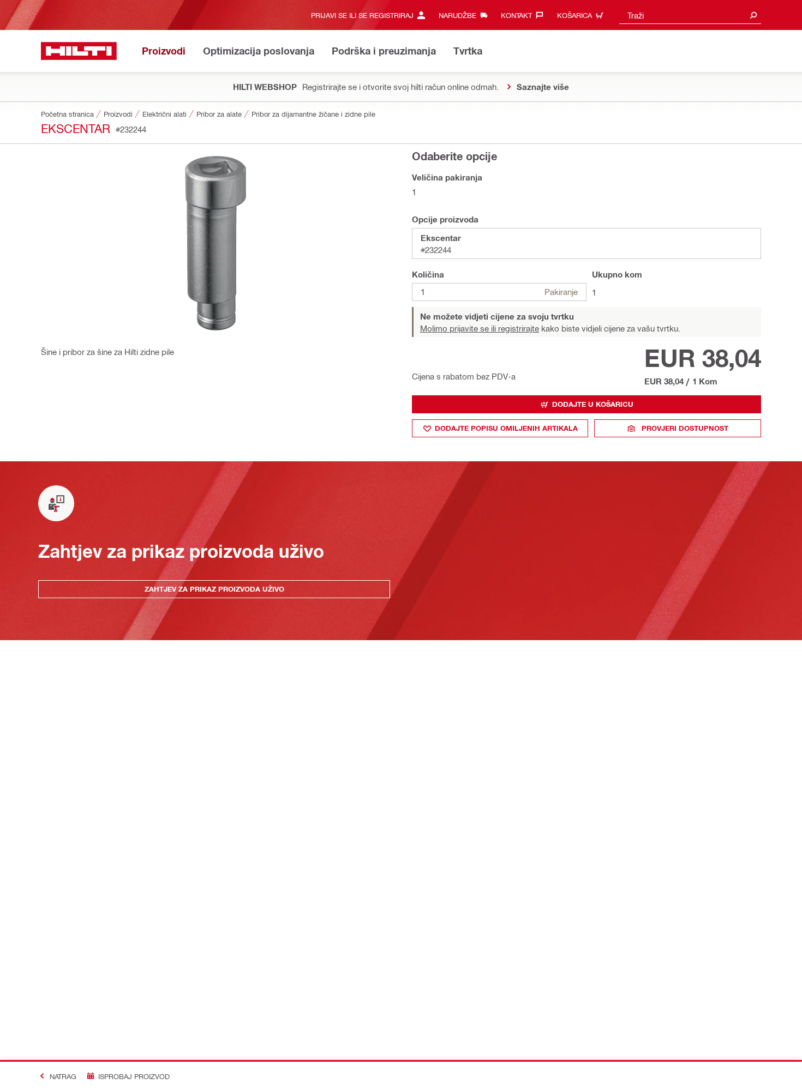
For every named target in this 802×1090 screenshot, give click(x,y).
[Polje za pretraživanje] (753, 15)
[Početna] (79, 51)
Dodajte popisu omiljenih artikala (506, 428)
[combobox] (690, 15)
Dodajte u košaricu (592, 404)
